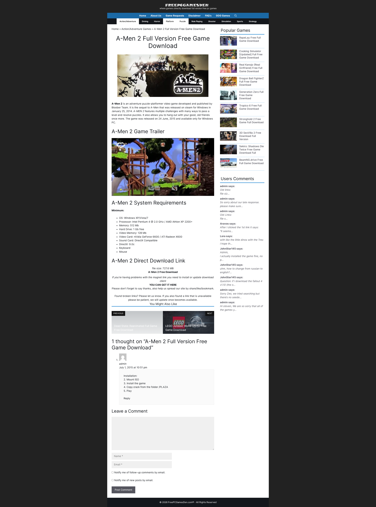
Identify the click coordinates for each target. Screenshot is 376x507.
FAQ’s (208, 15)
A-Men (155, 107)
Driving (145, 21)
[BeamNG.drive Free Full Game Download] (228, 167)
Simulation (226, 21)
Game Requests (175, 15)
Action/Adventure (128, 21)
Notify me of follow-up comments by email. (139, 472)
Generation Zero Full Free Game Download (251, 95)
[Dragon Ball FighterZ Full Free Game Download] (228, 85)
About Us (156, 15)
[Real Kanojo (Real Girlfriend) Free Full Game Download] (228, 71)
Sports (240, 21)
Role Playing (197, 21)
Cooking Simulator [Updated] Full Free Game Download (250, 54)
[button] (235, 15)
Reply (127, 398)
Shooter (212, 21)
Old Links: (226, 214)
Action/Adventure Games (136, 28)
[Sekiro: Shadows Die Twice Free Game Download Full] (228, 153)
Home (142, 15)
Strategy (253, 21)
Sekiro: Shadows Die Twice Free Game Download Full (251, 149)
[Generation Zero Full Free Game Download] (228, 99)
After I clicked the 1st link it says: (239, 227)
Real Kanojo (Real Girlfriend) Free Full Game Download (250, 68)
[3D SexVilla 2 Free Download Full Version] (228, 139)
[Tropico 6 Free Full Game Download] (228, 112)
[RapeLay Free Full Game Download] (228, 44)
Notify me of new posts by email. (133, 480)
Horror (157, 21)
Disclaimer (194, 15)
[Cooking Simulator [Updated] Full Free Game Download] (228, 58)
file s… (224, 218)
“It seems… (226, 231)
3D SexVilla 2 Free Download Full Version (250, 136)
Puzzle (183, 21)
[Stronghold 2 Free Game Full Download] (228, 126)
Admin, (224, 252)
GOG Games (223, 15)
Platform (170, 21)
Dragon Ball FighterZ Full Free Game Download (251, 81)
